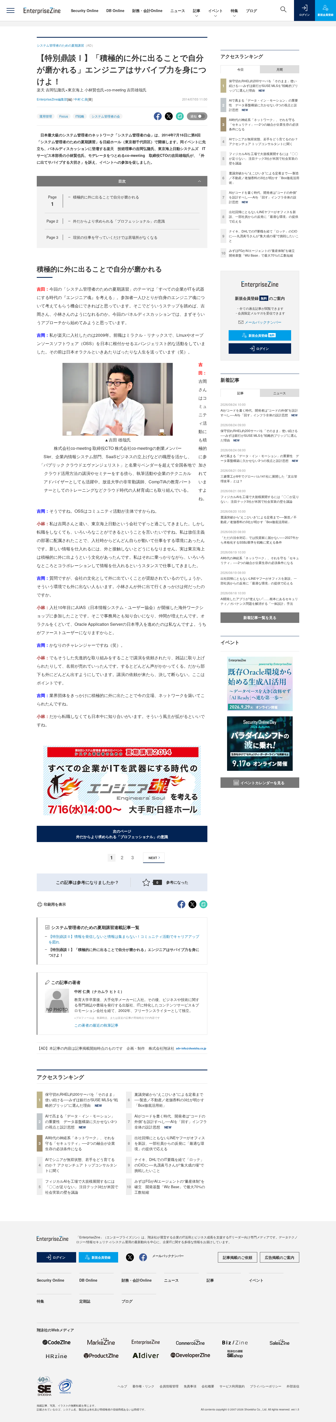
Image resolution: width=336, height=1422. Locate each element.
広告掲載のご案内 (279, 1257)
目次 (122, 181)
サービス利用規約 (232, 1386)
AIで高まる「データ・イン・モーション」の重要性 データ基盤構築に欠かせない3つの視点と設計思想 (81, 1121)
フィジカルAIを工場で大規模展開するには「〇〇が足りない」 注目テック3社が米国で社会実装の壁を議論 (81, 1186)
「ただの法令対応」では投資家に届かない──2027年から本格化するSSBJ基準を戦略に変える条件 (259, 539)
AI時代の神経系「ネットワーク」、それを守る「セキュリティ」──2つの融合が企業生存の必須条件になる (80, 1143)
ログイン (262, 348)
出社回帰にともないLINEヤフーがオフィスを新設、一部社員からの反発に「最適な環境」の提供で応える (169, 1143)
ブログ (251, 10)
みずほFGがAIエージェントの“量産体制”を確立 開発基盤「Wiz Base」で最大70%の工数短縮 (169, 1186)
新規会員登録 (262, 335)
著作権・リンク (143, 1386)
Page (52, 221)
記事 (196, 10)
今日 (240, 69)
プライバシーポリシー (265, 1386)
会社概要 (208, 1386)
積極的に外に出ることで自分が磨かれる (106, 197)
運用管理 (45, 116)
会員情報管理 (169, 1386)
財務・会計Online (147, 10)
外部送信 (293, 1386)
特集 (234, 10)
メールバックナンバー (263, 322)
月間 (279, 69)
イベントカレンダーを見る (262, 782)
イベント (215, 10)
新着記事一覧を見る (259, 617)
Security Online (84, 10)
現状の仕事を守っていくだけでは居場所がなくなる (115, 237)
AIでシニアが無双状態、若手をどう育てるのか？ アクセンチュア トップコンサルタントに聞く (81, 1165)
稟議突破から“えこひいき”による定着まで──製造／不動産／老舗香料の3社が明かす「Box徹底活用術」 (169, 1100)
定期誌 (84, 1301)
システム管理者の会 (106, 116)
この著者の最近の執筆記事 (96, 1025)
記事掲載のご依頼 (237, 1257)
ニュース (177, 10)
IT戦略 (79, 116)
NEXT (153, 857)
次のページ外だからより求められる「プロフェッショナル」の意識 (122, 833)
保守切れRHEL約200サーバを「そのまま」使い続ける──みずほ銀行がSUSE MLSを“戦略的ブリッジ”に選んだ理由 (81, 1100)
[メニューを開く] (10, 10)
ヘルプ (122, 1386)
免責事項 (190, 1386)
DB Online (115, 10)
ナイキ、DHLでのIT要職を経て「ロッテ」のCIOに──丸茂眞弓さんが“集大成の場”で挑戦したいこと (169, 1165)
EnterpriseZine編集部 (52, 99)
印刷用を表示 (55, 904)
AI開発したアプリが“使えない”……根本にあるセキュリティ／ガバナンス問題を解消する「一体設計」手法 (259, 601)
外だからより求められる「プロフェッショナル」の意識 (119, 221)
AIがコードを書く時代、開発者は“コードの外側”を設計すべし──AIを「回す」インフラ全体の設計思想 (170, 1121)
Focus (63, 116)
